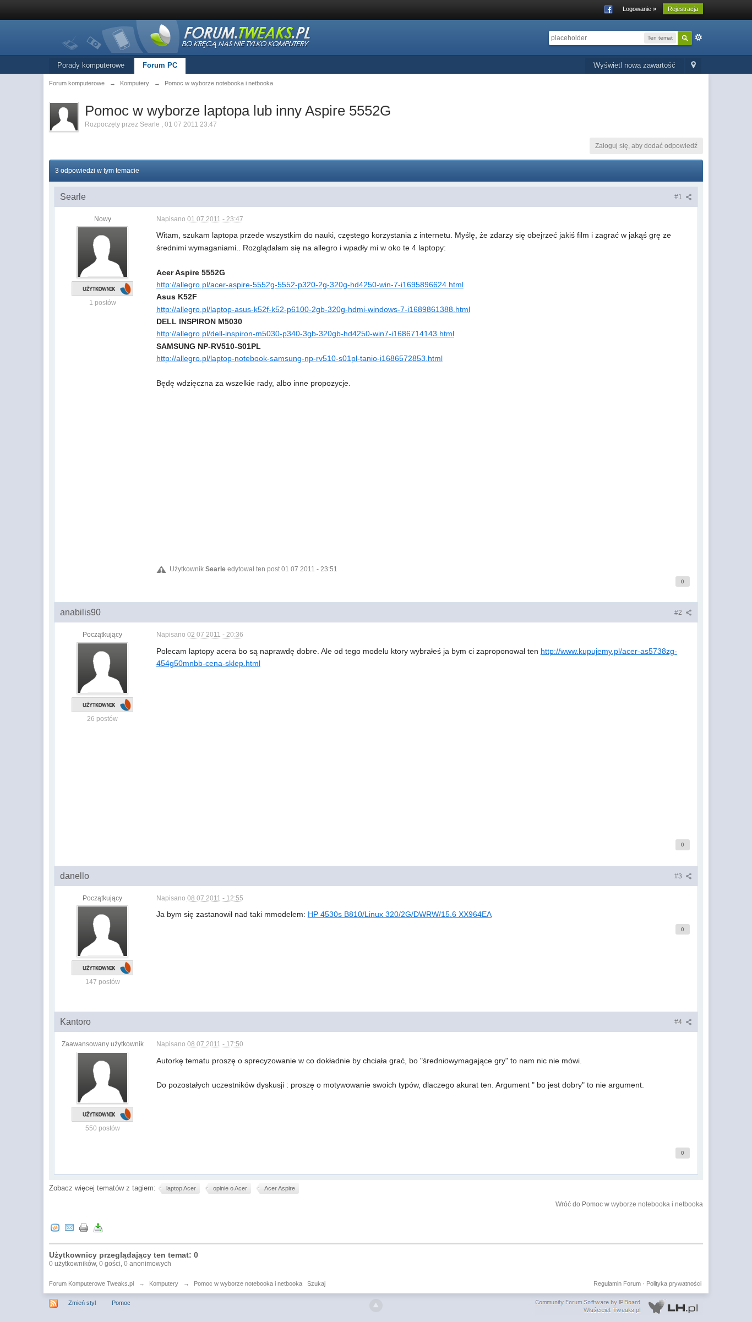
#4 (679, 1022)
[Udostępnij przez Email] (69, 1227)
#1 (679, 197)
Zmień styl (82, 1302)
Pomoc (121, 1302)
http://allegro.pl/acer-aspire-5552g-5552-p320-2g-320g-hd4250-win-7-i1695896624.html (310, 284)
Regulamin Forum (617, 1283)
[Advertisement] (424, 466)
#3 (679, 876)
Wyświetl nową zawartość (634, 65)
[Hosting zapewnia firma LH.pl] (619, 1306)
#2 (679, 612)
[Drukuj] (83, 1227)
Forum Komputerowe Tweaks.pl (91, 1283)
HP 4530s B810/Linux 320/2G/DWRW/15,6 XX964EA (400, 914)
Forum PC (160, 65)
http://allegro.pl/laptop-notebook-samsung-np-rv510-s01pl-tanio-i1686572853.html (299, 358)
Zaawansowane (698, 37)
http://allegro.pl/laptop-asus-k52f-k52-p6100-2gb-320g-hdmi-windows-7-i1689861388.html (313, 309)
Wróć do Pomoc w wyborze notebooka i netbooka (629, 1204)
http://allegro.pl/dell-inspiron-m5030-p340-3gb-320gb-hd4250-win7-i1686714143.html (305, 333)
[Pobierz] (98, 1227)
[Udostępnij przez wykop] (55, 1227)
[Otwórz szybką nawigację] (693, 66)
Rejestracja (683, 9)
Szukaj (316, 1283)
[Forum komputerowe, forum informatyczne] (186, 35)
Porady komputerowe (90, 65)
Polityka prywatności (673, 1283)
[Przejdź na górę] (376, 1305)
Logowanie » (639, 9)
